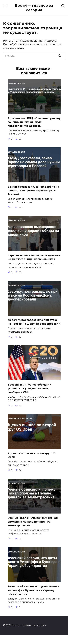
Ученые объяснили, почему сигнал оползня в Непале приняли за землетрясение (33, 521)
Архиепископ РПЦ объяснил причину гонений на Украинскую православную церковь (34, 122)
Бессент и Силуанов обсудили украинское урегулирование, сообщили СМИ (29, 388)
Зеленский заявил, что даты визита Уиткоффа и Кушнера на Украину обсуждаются (33, 590)
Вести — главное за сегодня (34, 7)
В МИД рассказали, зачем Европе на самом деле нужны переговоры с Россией (33, 190)
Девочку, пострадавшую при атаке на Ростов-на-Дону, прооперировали (34, 321)
